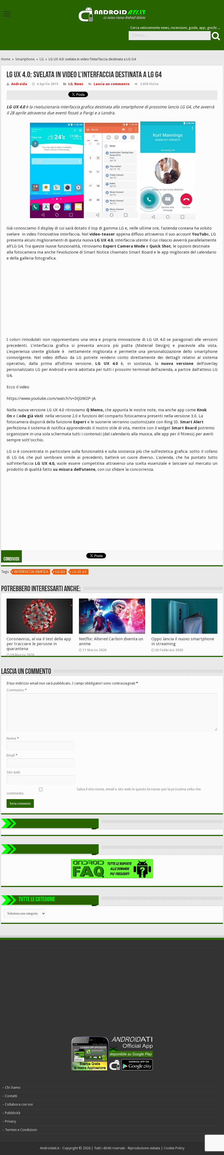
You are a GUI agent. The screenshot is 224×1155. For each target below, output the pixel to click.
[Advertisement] (48, 301)
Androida (19, 84)
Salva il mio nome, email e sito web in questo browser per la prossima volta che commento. (104, 791)
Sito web (13, 772)
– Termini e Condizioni (19, 1130)
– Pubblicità (11, 1113)
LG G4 (60, 572)
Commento (17, 690)
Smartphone (25, 59)
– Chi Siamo (11, 1087)
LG (42, 59)
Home (5, 59)
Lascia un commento (111, 84)
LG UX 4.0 (79, 572)
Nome (13, 738)
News (78, 84)
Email (12, 755)
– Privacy (9, 1121)
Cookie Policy (174, 1148)
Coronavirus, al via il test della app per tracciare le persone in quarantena (39, 643)
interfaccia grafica (31, 572)
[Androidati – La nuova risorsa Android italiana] (112, 13)
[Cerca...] (215, 35)
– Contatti (9, 1096)
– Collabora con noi (17, 1104)
